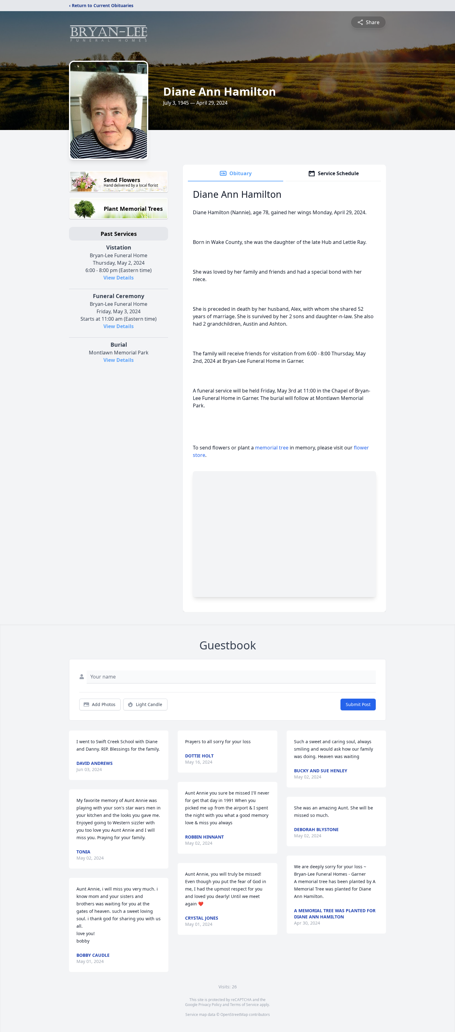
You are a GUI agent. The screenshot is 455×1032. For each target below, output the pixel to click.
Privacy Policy (210, 1004)
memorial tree (271, 447)
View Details (118, 277)
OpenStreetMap (234, 1014)
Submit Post (358, 704)
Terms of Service (244, 1004)
